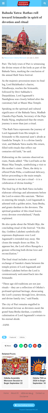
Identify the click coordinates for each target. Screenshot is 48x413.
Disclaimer (24, 396)
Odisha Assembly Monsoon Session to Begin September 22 (13, 380)
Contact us (40, 393)
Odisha (22, 337)
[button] (3, 3)
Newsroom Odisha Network (15, 58)
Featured (13, 337)
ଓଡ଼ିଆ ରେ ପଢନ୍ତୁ (27, 393)
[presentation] (42, 373)
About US (15, 393)
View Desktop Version (25, 405)
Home (6, 393)
